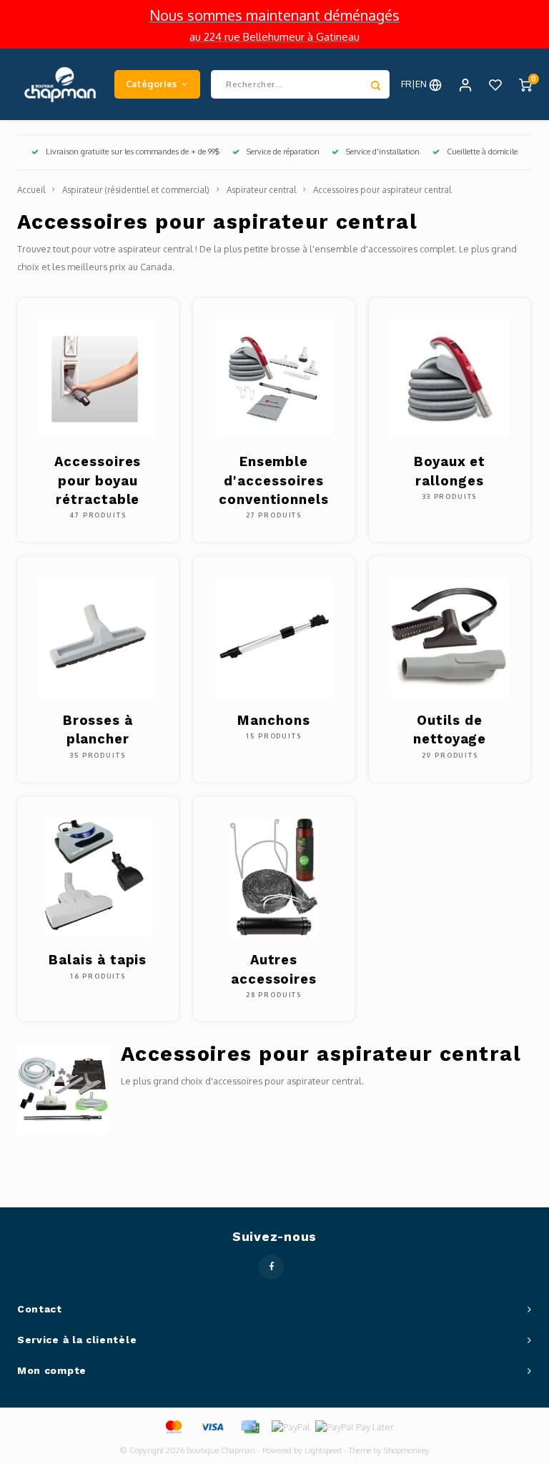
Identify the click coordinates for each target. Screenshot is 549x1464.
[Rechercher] (375, 84)
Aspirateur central (261, 189)
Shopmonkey (407, 1450)
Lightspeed (323, 1450)
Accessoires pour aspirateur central (382, 189)
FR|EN (415, 83)
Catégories (151, 83)
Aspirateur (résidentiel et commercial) (135, 189)
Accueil (31, 189)
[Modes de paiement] (173, 1426)
